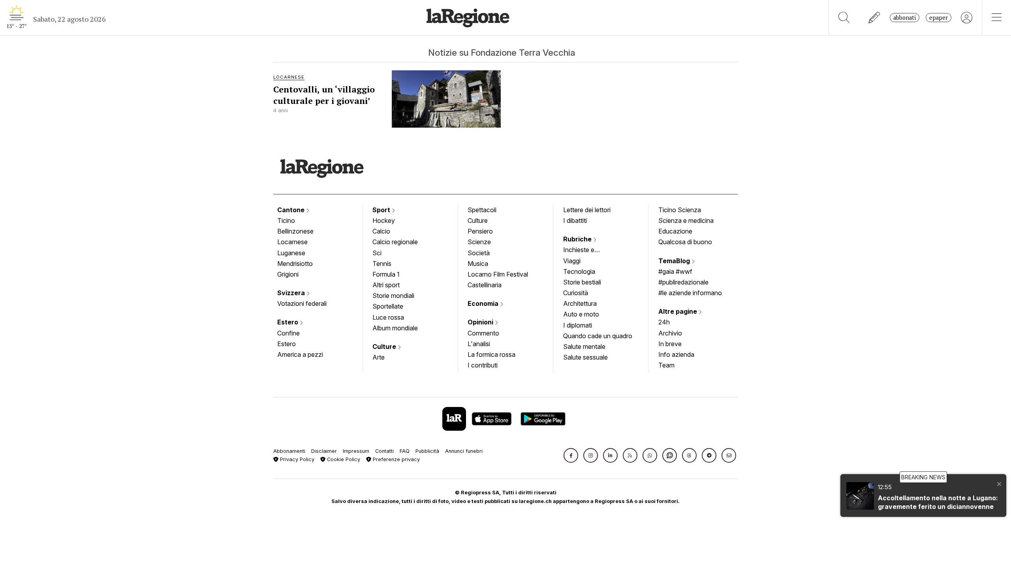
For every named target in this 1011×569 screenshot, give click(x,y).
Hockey (383, 220)
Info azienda (676, 354)
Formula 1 (386, 274)
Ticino (286, 220)
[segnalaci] (874, 17)
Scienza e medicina (686, 220)
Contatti (384, 451)
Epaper (938, 17)
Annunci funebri (464, 451)
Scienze (479, 242)
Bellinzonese (295, 231)
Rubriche (578, 239)
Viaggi (572, 261)
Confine (288, 333)
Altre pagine (678, 311)
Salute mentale (584, 346)
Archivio (670, 333)
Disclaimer (324, 451)
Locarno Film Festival (498, 274)
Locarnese (292, 242)
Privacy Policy (296, 459)
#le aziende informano (690, 293)
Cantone (291, 210)
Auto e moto (581, 314)
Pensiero (480, 231)
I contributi (483, 365)
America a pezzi (300, 354)
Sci (376, 253)
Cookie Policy (342, 459)
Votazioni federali (302, 303)
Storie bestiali (582, 282)
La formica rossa (491, 354)
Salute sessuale (585, 357)
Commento (483, 333)
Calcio (381, 231)
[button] (571, 455)
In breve (670, 344)
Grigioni (288, 274)
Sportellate (387, 306)
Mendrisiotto (295, 264)
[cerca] (844, 17)
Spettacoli (482, 210)
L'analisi (479, 344)
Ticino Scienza (679, 210)
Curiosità (575, 293)
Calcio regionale (395, 242)
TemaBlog (675, 261)
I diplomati (577, 325)
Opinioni (481, 322)
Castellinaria (485, 285)
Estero (288, 322)
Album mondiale (395, 328)
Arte (378, 357)
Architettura (580, 303)
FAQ (405, 451)
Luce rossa (388, 317)
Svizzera (291, 293)
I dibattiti (575, 220)
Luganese (291, 253)
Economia (484, 303)
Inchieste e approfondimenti (586, 250)
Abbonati (904, 17)
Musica (478, 264)
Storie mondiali (393, 296)
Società (479, 253)
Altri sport (386, 285)
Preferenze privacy (395, 459)
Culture (385, 346)
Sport (382, 210)
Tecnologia (579, 271)
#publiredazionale (683, 282)
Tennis (381, 264)
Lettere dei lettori (587, 210)
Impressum (356, 451)
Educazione (675, 231)
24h (664, 322)
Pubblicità (427, 451)
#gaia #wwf (675, 271)
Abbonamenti (289, 451)
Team (666, 365)
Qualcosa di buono (685, 242)
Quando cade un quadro (597, 336)
